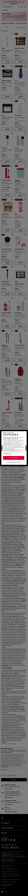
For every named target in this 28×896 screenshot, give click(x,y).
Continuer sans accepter (8, 432)
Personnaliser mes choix (13, 462)
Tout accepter (14, 457)
